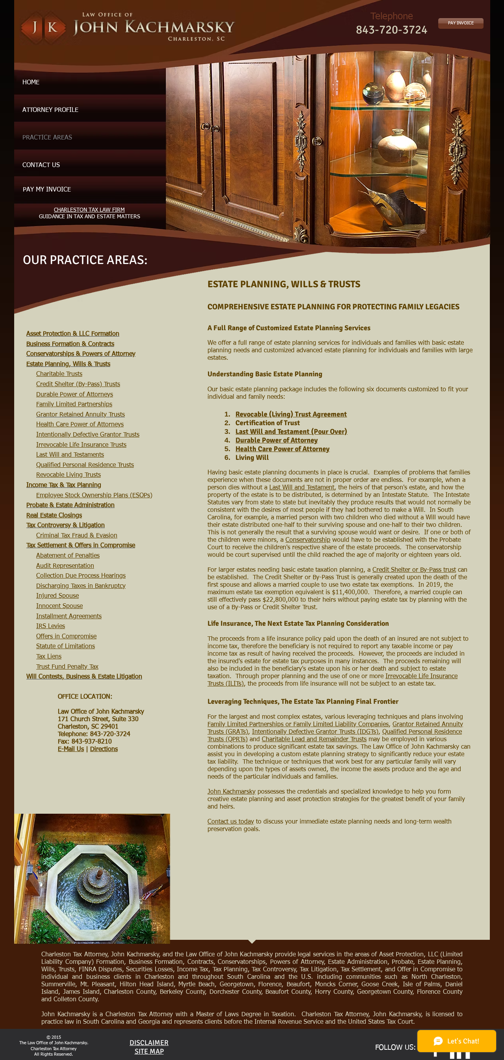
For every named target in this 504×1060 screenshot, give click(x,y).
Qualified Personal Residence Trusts (85, 465)
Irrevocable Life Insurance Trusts (81, 445)
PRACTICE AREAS (47, 138)
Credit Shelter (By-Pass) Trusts (78, 384)
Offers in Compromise (66, 637)
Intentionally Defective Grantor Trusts (87, 435)
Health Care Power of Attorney (282, 448)
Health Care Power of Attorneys (80, 425)
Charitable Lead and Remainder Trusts (314, 739)
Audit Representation (65, 566)
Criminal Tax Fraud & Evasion (76, 536)
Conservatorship (307, 540)
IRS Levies (50, 626)
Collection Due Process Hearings (81, 576)
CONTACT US (41, 165)
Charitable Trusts (59, 374)
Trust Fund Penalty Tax (67, 667)
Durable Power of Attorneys (74, 395)
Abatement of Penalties (68, 556)
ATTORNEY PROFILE (50, 110)
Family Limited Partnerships (74, 405)
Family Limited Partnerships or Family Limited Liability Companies (298, 725)
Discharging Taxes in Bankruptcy (81, 586)
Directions (104, 749)
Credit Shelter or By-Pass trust (414, 570)
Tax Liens (48, 657)
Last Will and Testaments (70, 455)
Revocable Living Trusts (68, 475)
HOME (30, 83)
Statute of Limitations (65, 646)
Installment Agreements (69, 617)
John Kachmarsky (232, 792)
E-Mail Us (71, 749)
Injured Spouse (57, 596)
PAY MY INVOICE (47, 190)
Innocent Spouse (59, 606)
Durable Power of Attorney (276, 440)
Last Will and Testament (301, 488)
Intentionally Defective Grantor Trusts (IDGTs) (315, 732)
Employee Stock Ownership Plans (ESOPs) (94, 496)
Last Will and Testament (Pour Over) (291, 431)
